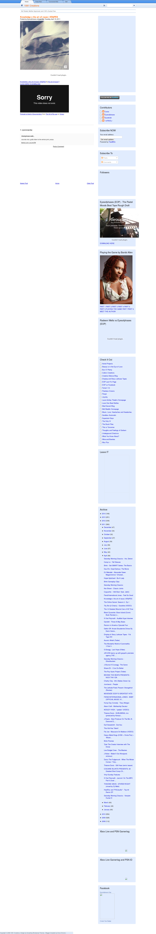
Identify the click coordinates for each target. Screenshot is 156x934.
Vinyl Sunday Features (112, 774)
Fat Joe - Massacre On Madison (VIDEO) (118, 731)
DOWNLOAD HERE (107, 243)
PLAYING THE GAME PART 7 (117, 309)
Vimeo (62, 114)
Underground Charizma (110, 433)
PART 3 (115, 306)
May (105, 552)
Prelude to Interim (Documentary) (31, 114)
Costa (107, 111)
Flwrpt (104, 394)
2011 (104, 524)
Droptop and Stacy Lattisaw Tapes (114, 379)
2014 (104, 513)
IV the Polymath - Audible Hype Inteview (118, 618)
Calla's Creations (108, 373)
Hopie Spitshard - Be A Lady (114, 578)
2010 (104, 814)
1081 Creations (31, 5)
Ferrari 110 (106, 388)
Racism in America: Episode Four (116, 625)
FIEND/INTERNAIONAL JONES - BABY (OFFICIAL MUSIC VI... (118, 698)
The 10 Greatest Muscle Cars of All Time (118, 609)
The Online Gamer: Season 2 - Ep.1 (116, 602)
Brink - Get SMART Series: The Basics (118, 565)
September (108, 538)
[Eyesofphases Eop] (107, 918)
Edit (66, 2)
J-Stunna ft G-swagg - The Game (115, 665)
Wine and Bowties (108, 439)
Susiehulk (108, 117)
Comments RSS (53, 2)
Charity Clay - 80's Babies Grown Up (117, 681)
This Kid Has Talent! (111, 728)
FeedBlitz (112, 142)
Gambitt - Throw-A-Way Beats (114, 622)
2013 (104, 517)
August (106, 541)
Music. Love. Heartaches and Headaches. (117, 412)
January (107, 809)
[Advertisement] (38, 165)
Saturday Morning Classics (113, 585)
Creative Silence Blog (110, 376)
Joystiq (104, 397)
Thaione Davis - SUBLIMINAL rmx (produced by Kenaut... (116, 714)
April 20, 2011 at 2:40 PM (28, 142)
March (106, 802)
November (108, 531)
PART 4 (121, 306)
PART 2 (109, 306)
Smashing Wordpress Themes (35, 933)
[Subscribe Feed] (104, 5)
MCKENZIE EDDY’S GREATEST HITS (118, 693)
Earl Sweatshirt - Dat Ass (113, 725)
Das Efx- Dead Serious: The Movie (116, 569)
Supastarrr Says (108, 418)
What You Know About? (110, 436)
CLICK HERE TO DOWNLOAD (30, 84)
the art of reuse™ (53, 82)
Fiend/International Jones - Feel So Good (118, 595)
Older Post (90, 183)
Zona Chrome (61, 933)
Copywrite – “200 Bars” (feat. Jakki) (116, 592)
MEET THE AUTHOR (108, 311)
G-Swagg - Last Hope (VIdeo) (114, 649)
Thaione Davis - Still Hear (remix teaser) (118, 765)
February (107, 806)
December (108, 527)
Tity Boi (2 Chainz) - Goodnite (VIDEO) (118, 605)
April (106, 555)
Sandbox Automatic (109, 415)
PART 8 (131, 309)
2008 (104, 821)
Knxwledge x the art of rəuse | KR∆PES (39, 16)
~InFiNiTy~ (109, 121)
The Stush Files (107, 424)
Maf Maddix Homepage (110, 409)
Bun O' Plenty (107, 370)
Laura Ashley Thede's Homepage (114, 400)
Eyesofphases (110, 114)
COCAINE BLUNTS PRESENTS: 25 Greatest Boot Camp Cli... (117, 770)
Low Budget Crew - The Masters (115, 750)
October (107, 534)
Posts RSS (38, 2)
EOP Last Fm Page (109, 382)
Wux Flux (105, 442)
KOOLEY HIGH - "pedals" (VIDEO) (116, 709)
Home (26, 2)
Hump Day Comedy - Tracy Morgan (116, 703)
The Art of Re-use (51, 114)
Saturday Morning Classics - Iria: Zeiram (118, 558)
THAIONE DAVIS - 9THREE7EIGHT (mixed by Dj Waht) (117, 785)
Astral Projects (107, 363)
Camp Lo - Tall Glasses (112, 562)
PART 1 (103, 306)
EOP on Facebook (108, 385)
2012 (104, 520)
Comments (107, 162)
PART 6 (103, 309)
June (106, 548)
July (105, 545)
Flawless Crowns (108, 391)
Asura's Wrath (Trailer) (112, 640)
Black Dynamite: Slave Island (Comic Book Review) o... (117, 613)
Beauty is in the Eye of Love (112, 366)
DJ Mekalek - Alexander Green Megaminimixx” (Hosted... (115, 573)
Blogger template (50, 933)
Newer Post (24, 183)
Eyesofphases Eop (105, 892)
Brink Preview (109, 741)
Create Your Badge (105, 921)
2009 (104, 817)
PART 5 (127, 306)
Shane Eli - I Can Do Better (113, 668)
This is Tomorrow (108, 427)
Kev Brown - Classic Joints (113, 588)
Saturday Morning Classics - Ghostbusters (114, 660)
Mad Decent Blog (108, 406)
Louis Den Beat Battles (110, 403)
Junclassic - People (111, 684)
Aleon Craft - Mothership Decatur (115, 706)
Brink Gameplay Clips (111, 581)
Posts (105, 158)
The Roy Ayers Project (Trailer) (115, 671)
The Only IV (106, 421)
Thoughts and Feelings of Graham (114, 430)
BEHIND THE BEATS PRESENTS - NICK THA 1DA (117, 676)
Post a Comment (58, 146)
